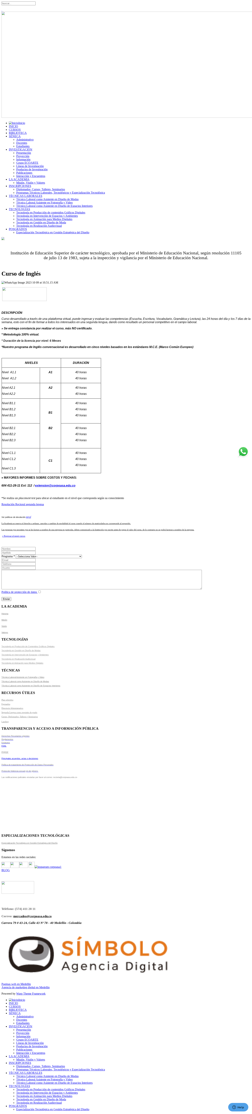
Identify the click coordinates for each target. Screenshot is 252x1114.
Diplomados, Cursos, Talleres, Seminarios (40, 189)
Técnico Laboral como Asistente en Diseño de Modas (47, 199)
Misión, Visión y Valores (30, 182)
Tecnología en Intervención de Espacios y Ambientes (47, 215)
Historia (4, 614)
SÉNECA (15, 136)
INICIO (13, 126)
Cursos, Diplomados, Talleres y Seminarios (19, 717)
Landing (5, 721)
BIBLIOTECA (18, 132)
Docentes (21, 142)
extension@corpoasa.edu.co (55, 485)
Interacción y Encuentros (30, 176)
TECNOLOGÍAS (19, 209)
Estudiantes (23, 146)
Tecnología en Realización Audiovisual (39, 225)
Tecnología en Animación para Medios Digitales (44, 219)
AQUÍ (28, 517)
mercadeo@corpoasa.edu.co (32, 916)
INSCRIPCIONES (20, 186)
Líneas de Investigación (30, 166)
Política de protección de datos (19, 592)
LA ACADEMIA (19, 179)
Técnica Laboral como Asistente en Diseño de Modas (25, 681)
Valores (4, 632)
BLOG (5, 870)
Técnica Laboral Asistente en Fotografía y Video (44, 202)
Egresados (5, 704)
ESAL (3, 746)
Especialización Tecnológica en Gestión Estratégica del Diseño (52, 232)
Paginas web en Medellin (16, 984)
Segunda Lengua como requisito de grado (19, 712)
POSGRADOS (18, 229)
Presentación (23, 152)
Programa (8, 556)
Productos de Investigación (32, 169)
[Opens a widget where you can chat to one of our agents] (238, 1107)
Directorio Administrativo (12, 708)
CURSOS (15, 129)
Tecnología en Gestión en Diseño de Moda (41, 222)
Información (23, 159)
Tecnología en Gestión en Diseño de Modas (21, 650)
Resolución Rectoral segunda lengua (22, 504)
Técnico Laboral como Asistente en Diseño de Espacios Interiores (54, 205)
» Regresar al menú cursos (13, 536)
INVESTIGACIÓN (20, 149)
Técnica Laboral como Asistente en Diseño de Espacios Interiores (30, 686)
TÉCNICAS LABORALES (25, 195)
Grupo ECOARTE (27, 162)
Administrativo (25, 139)
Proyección (22, 156)
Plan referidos (7, 700)
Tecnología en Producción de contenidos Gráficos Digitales (50, 212)
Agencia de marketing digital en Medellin (25, 987)
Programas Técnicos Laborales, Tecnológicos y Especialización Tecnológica (60, 192)
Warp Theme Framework (31, 993)
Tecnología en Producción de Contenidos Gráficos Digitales (28, 646)
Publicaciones (24, 172)
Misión (4, 620)
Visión (4, 626)
